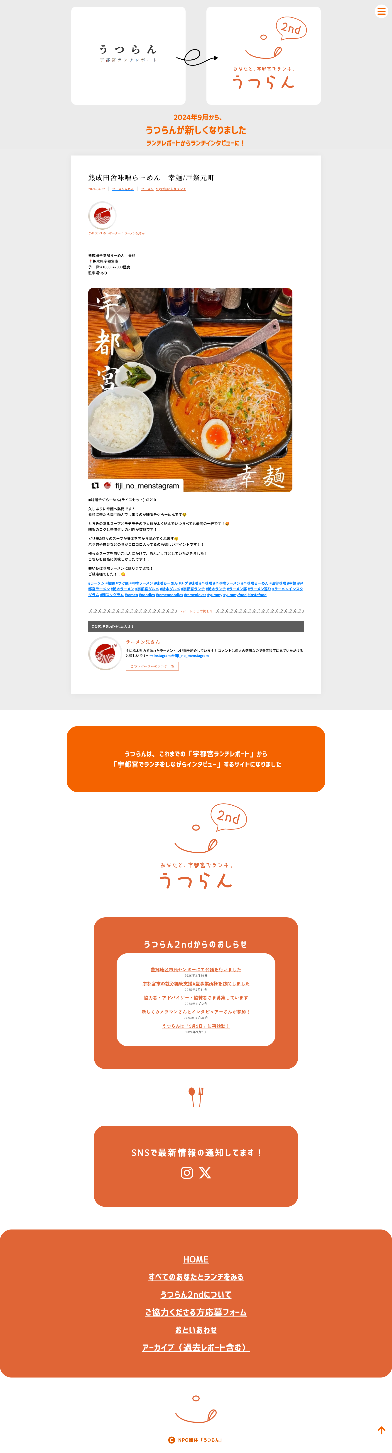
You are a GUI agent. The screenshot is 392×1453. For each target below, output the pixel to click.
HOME (196, 1259)
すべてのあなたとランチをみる (196, 1277)
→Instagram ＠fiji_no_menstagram (179, 655)
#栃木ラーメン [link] (122, 588)
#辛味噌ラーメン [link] (226, 583)
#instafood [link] (257, 594)
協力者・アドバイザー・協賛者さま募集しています (196, 997)
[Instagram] (187, 1173)
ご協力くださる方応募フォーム (196, 1312)
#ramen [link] (131, 594)
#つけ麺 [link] (122, 583)
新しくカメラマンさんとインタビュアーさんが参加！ (196, 1011)
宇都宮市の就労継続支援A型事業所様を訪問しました (196, 983)
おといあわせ (196, 1330)
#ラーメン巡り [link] (259, 588)
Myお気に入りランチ (171, 189)
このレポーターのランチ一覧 (152, 666)
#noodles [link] (147, 594)
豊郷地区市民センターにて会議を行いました (196, 969)
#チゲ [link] (183, 583)
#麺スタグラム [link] (112, 594)
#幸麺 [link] (291, 583)
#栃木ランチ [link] (216, 588)
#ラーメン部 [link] (237, 588)
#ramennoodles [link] (169, 594)
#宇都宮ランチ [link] (193, 588)
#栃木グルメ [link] (170, 588)
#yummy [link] (214, 594)
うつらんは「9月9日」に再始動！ (196, 1026)
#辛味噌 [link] (205, 583)
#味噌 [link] (193, 583)
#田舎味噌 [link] (278, 583)
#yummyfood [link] (235, 594)
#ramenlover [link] (195, 594)
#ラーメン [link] (96, 583)
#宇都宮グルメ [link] (147, 588)
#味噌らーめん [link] (166, 583)
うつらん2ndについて (196, 1294)
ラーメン (147, 189)
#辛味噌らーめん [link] (255, 583)
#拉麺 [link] (110, 583)
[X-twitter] (205, 1173)
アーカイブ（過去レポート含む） (196, 1347)
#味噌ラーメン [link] (141, 583)
